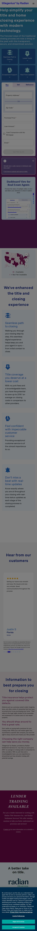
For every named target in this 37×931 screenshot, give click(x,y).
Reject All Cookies (18, 921)
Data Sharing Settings (25, 912)
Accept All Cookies (18, 927)
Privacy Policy (14, 912)
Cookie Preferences (18, 916)
